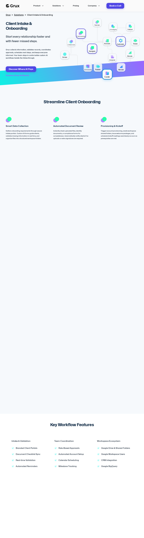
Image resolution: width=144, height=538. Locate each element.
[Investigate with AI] (113, 27)
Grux (8, 15)
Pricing (76, 6)
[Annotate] (107, 41)
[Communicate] (81, 33)
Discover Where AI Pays (21, 69)
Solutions (19, 15)
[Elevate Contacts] (130, 53)
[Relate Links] (135, 41)
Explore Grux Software (17, 75)
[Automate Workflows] (120, 41)
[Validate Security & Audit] (130, 27)
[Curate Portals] (107, 74)
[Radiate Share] (98, 67)
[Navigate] (92, 48)
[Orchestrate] (88, 67)
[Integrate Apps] (112, 57)
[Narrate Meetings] (97, 22)
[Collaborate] (71, 42)
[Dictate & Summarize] (64, 55)
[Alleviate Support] (121, 67)
